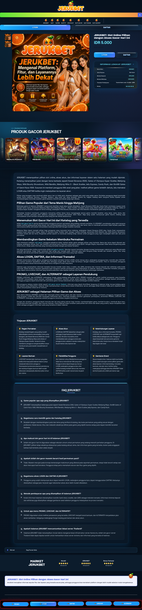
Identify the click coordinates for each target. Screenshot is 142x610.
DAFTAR (106, 27)
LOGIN (35, 27)
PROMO (16, 604)
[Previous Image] (13, 73)
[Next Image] (87, 73)
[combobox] (69, 15)
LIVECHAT (100, 603)
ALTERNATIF (127, 603)
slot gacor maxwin (57, 249)
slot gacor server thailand (57, 284)
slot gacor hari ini (27, 223)
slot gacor (38, 242)
